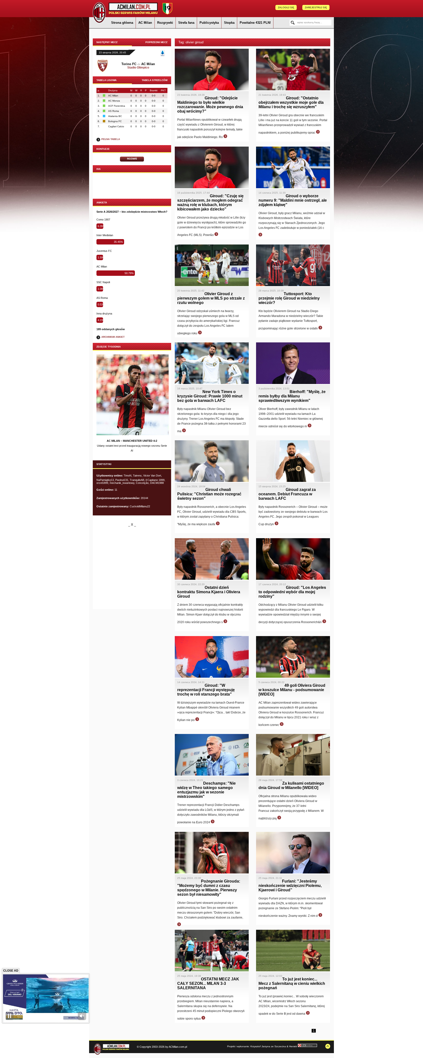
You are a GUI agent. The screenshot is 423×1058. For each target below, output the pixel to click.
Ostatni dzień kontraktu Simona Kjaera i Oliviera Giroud (208, 591)
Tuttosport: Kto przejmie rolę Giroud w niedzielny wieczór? (289, 298)
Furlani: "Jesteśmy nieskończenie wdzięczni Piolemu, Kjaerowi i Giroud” (290, 885)
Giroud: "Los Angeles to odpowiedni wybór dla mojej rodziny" (292, 591)
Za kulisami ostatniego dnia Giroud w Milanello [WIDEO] (291, 785)
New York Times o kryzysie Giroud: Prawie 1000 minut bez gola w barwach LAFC (209, 396)
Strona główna (122, 22)
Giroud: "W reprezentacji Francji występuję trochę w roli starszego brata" (206, 689)
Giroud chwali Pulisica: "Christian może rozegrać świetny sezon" (209, 494)
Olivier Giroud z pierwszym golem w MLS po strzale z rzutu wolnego (211, 298)
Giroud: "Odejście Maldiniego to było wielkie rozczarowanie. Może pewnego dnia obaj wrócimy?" (210, 104)
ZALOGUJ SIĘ (286, 7)
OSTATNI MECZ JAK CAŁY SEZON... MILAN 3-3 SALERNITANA (208, 983)
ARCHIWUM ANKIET (113, 337)
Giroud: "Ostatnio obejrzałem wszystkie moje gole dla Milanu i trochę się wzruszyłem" (291, 102)
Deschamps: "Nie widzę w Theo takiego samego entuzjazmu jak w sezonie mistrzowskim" (206, 790)
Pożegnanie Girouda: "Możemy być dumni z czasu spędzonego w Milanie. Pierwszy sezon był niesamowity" (208, 887)
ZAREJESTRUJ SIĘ (316, 7)
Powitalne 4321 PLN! (255, 22)
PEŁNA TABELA (110, 139)
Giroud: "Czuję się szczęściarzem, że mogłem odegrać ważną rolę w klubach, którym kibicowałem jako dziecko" (210, 202)
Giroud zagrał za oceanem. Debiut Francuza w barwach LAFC (287, 494)
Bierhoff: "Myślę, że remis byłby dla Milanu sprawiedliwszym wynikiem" (292, 396)
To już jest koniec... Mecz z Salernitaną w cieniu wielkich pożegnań (291, 983)
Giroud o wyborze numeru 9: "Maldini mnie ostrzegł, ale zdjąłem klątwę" (292, 200)
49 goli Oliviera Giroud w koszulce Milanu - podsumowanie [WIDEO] (291, 689)
